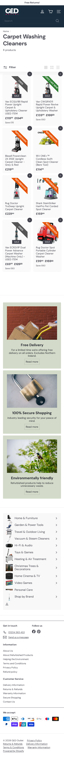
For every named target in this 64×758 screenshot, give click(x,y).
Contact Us (9, 701)
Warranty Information (14, 693)
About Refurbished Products (18, 655)
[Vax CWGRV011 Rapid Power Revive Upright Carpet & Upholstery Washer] (47, 98)
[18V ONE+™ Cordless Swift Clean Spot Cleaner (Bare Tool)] (47, 150)
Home (6, 31)
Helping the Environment (16, 659)
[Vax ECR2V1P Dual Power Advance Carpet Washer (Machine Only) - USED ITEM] (16, 246)
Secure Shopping (12, 697)
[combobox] (32, 21)
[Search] (57, 21)
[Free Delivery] (32, 323)
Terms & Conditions (13, 747)
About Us (8, 650)
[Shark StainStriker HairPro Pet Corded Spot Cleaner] (47, 196)
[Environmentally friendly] (32, 456)
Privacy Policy (10, 667)
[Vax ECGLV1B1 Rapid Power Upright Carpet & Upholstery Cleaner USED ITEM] (16, 99)
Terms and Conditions (14, 663)
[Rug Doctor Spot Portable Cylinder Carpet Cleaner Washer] (47, 244)
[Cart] (50, 11)
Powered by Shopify (13, 750)
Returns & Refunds (13, 689)
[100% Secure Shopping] (32, 391)
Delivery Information (13, 684)
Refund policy (10, 671)
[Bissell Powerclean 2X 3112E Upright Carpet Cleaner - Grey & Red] (16, 150)
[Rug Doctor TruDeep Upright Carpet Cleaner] (16, 196)
